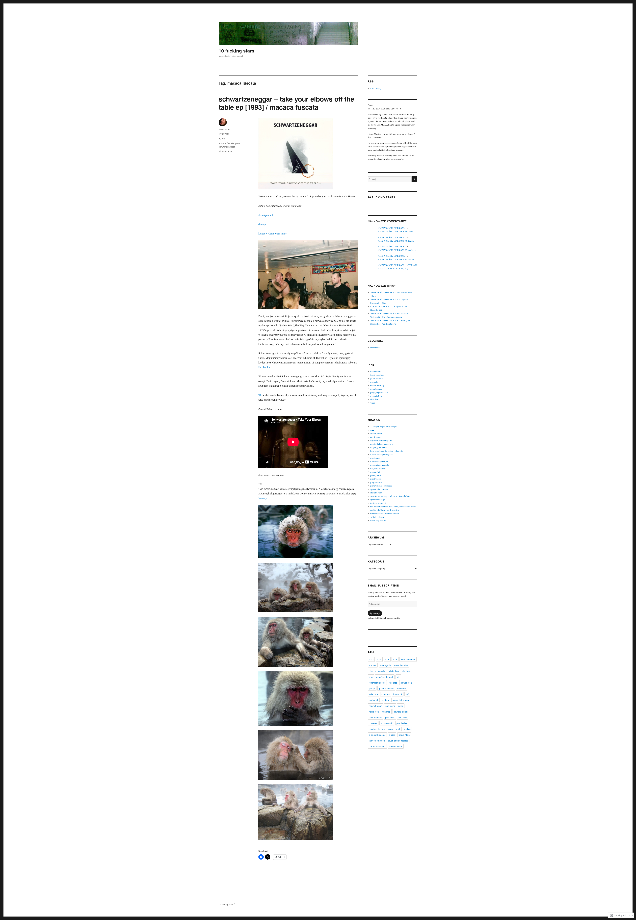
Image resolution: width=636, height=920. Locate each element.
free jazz (393, 682)
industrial (385, 694)
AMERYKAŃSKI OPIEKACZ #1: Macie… (397, 259)
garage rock (406, 682)
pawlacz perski (401, 711)
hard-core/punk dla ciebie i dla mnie (386, 450)
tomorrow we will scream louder (384, 513)
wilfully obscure (377, 516)
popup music (376, 475)
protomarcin (224, 129)
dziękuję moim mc (378, 447)
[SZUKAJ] (414, 179)
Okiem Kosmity (377, 385)
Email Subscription (383, 585)
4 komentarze (225, 151)
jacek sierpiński (377, 374)
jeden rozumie (376, 378)
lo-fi (407, 694)
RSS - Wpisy (376, 88)
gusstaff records (386, 688)
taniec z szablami (378, 503)
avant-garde (385, 665)
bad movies (375, 371)
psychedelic (402, 723)
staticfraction (376, 492)
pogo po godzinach (379, 392)
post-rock (402, 717)
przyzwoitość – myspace (381, 485)
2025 (387, 659)
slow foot (374, 399)
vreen (372, 402)
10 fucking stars (236, 50)
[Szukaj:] (390, 179)
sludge (392, 734)
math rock (373, 700)
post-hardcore (375, 717)
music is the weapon (402, 700)
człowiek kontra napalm (381, 440)
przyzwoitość (376, 482)
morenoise (375, 347)
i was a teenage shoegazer (381, 454)
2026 (395, 659)
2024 (379, 659)
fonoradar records (377, 682)
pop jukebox (376, 395)
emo (371, 676)
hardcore (401, 688)
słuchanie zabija (377, 499)
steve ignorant (265, 215)
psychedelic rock (377, 729)
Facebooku (264, 367)
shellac (407, 729)
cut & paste (375, 436)
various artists (395, 746)
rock (398, 729)
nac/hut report (375, 705)
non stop (386, 711)
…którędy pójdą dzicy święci (383, 426)
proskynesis (375, 478)
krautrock (397, 694)
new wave (390, 705)
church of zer (376, 433)
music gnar (375, 457)
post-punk (390, 717)
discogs (262, 224)
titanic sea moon (377, 740)
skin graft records (377, 734)
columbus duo (401, 665)
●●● (372, 430)
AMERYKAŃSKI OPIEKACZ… (392, 228)
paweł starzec (376, 388)
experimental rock (384, 676)
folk (398, 676)
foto (223, 138)
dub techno (393, 671)
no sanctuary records (379, 464)
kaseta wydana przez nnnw (272, 233)
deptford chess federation (381, 443)
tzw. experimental (377, 746)
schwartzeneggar (227, 146)
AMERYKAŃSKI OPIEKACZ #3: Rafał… (396, 240)
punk (237, 143)
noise (400, 705)
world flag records (378, 520)
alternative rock (408, 659)
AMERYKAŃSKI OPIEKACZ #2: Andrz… (397, 250)
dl (219, 138)
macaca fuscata (226, 143)
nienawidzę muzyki (379, 461)
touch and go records (398, 740)
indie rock (373, 694)
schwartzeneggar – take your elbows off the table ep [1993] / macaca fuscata (286, 103)
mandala (374, 381)
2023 (371, 659)
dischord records (377, 671)
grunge (372, 688)
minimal (385, 700)
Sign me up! (375, 613)
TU (260, 395)
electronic (406, 671)
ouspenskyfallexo (378, 468)
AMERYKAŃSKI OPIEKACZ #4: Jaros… (396, 231)
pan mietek (375, 471)
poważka (373, 723)
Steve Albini (404, 734)
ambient (372, 665)
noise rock (374, 711)
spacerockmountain (379, 489)
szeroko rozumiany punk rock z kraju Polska (390, 496)
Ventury (262, 498)
